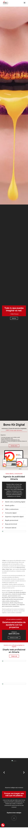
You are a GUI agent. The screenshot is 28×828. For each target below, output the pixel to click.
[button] (24, 3)
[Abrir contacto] (3, 825)
